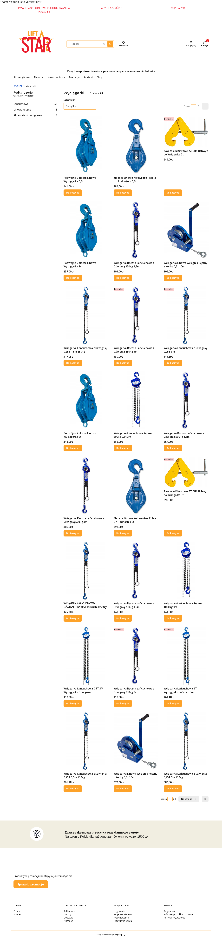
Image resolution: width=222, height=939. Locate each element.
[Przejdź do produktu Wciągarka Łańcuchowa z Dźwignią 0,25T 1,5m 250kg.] (86, 315)
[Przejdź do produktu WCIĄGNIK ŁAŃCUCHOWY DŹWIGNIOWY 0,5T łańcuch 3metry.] (86, 571)
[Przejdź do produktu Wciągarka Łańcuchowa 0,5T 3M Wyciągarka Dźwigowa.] (86, 656)
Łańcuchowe (35, 104)
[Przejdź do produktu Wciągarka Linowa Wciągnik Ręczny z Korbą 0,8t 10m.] (136, 741)
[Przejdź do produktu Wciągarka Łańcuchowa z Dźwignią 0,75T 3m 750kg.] (186, 741)
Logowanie (119, 911)
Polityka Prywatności (174, 917)
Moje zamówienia (123, 914)
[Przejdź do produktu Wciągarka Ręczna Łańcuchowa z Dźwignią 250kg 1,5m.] (136, 230)
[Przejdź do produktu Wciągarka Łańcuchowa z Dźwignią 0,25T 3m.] (186, 315)
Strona (187, 106)
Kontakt (17, 914)
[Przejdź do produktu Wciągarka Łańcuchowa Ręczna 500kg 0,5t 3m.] (136, 400)
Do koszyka (72, 192)
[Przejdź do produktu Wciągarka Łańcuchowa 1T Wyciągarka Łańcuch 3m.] (186, 656)
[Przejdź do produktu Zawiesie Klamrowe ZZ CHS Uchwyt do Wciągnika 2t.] (186, 132)
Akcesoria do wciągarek (35, 115)
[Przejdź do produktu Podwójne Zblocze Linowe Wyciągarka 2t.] (86, 400)
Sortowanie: (70, 99)
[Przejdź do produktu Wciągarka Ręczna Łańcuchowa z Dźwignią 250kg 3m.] (136, 315)
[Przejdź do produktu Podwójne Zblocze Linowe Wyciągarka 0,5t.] (86, 145)
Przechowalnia (121, 917)
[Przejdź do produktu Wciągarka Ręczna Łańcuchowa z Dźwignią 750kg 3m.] (136, 656)
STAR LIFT (17, 86)
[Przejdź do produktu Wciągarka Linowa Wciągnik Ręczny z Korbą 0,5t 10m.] (186, 230)
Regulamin (169, 911)
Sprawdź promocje (31, 884)
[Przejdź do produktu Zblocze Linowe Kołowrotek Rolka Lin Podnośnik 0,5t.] (136, 145)
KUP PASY (177, 8)
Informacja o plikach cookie (178, 914)
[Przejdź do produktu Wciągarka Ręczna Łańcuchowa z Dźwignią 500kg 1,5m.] (186, 400)
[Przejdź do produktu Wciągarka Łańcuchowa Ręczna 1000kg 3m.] (186, 571)
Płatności (68, 920)
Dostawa (68, 917)
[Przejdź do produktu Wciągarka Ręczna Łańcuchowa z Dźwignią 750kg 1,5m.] (136, 571)
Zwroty (67, 914)
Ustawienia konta (123, 920)
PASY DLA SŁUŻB (110, 8)
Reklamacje (70, 911)
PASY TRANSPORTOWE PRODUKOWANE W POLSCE (44, 9)
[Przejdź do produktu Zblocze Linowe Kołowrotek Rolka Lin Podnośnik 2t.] (136, 486)
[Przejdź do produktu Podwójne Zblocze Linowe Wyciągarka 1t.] (86, 230)
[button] (110, 44)
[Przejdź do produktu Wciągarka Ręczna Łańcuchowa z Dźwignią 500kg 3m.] (86, 486)
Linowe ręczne (35, 109)
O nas (16, 911)
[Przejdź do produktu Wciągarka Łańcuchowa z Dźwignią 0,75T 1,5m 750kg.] (86, 741)
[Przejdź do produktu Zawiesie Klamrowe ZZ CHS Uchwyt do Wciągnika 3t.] (186, 472)
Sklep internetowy (110, 934)
